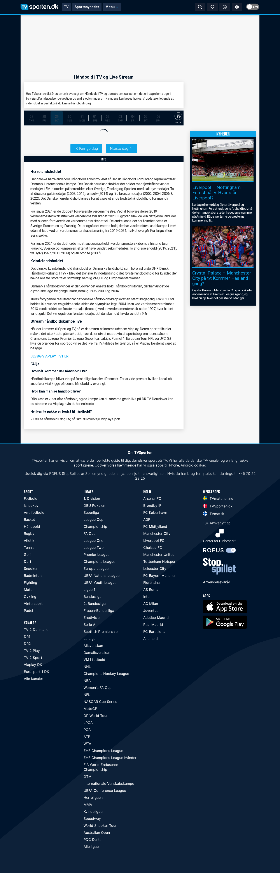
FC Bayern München (159, 575)
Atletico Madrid (156, 617)
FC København (155, 512)
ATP (87, 736)
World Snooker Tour (100, 825)
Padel (28, 610)
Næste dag (119, 148)
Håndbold (32, 526)
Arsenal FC (152, 498)
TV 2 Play (32, 650)
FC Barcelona (154, 631)
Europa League (96, 568)
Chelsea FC (152, 547)
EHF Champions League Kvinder (110, 757)
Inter (147, 596)
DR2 (27, 643)
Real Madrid (153, 624)
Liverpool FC (153, 540)
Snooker (31, 568)
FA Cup (90, 533)
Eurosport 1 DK (36, 671)
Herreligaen (93, 797)
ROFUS (55, 473)
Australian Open (97, 832)
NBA (87, 680)
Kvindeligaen (94, 811)
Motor (29, 589)
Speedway (92, 818)
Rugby (29, 533)
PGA (87, 729)
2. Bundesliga (95, 603)
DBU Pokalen (94, 505)
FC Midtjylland (155, 526)
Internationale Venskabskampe (109, 783)
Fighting (30, 582)
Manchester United (159, 554)
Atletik (29, 540)
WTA (87, 743)
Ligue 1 (89, 589)
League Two (94, 547)
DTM (87, 776)
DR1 (27, 636)
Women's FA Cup (98, 687)
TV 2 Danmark (36, 629)
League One (93, 540)
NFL (87, 694)
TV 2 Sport (33, 657)
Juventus (150, 610)
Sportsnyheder (87, 7)
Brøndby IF (152, 505)
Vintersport (33, 603)
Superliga (91, 512)
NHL (87, 666)
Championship (95, 526)
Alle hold (150, 638)
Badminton (33, 575)
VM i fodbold (94, 659)
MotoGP (90, 708)
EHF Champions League (103, 750)
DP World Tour (96, 715)
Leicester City (154, 568)
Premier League (96, 554)
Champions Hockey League (106, 673)
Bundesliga (93, 596)
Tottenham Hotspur (159, 561)
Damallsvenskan (97, 652)
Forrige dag (88, 148)
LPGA (88, 722)
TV (66, 7)
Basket (29, 519)
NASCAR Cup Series (100, 701)
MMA (88, 804)
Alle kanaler (33, 678)
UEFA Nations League (101, 575)
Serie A (89, 624)
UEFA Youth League (100, 582)
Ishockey (31, 505)
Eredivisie (92, 617)
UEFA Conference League (105, 790)
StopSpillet (71, 473)
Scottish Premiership (101, 631)
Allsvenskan (93, 645)
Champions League (99, 561)
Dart (27, 561)
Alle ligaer (92, 846)
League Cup (93, 519)
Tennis (29, 547)
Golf (27, 554)
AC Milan (150, 603)
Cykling (30, 596)
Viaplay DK (33, 664)
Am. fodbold (34, 512)
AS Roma (150, 589)
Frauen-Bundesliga (99, 610)
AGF (146, 519)
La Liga (90, 638)
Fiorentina (151, 582)
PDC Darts (92, 839)
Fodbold (30, 498)
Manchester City (156, 533)
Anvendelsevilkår (216, 582)
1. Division (92, 498)
